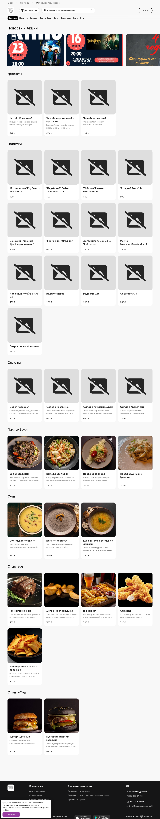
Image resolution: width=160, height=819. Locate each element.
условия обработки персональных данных (20, 805)
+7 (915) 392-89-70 (134, 796)
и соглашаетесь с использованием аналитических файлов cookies (25, 807)
